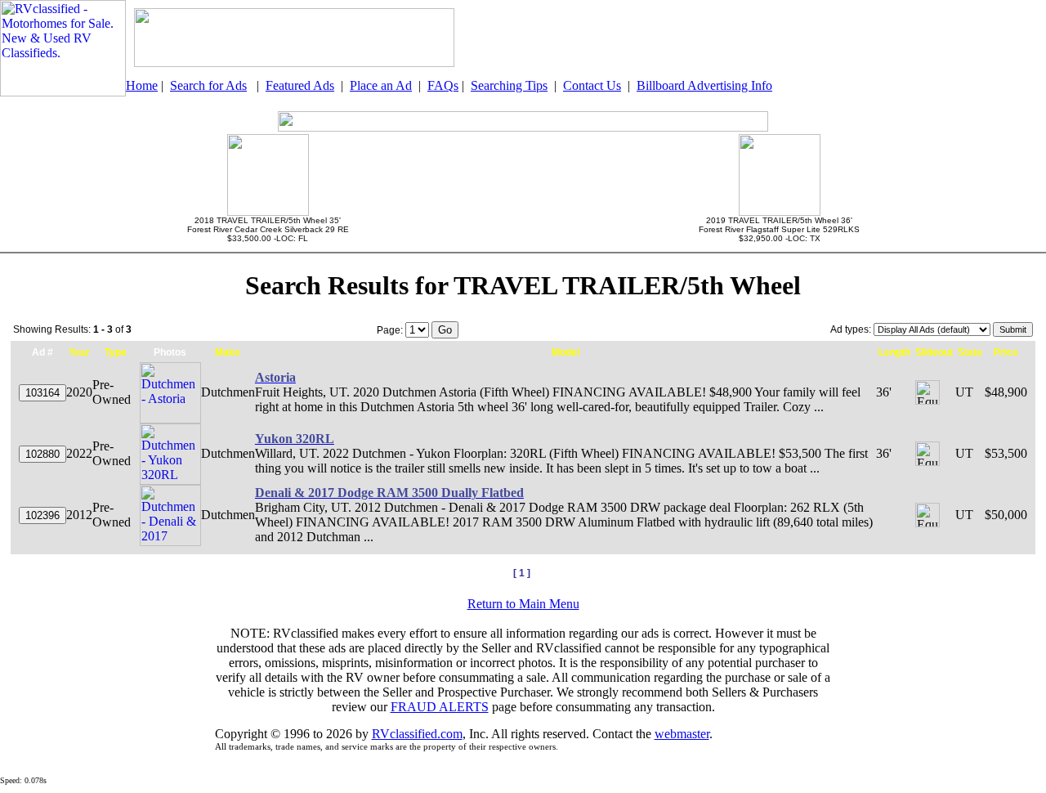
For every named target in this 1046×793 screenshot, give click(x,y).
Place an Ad (381, 85)
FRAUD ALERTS (440, 707)
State (970, 352)
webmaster (682, 734)
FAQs (442, 85)
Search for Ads (208, 85)
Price (1006, 352)
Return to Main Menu (523, 604)
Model (565, 352)
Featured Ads (300, 85)
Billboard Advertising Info (704, 85)
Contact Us (592, 85)
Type (116, 352)
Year (79, 352)
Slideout (934, 352)
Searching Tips (509, 85)
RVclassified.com (417, 734)
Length (894, 352)
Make (227, 352)
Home (142, 85)
